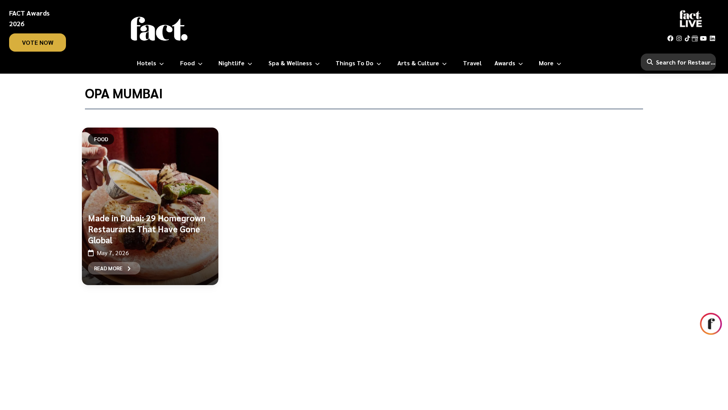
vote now (37, 42)
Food (101, 139)
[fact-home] (159, 29)
